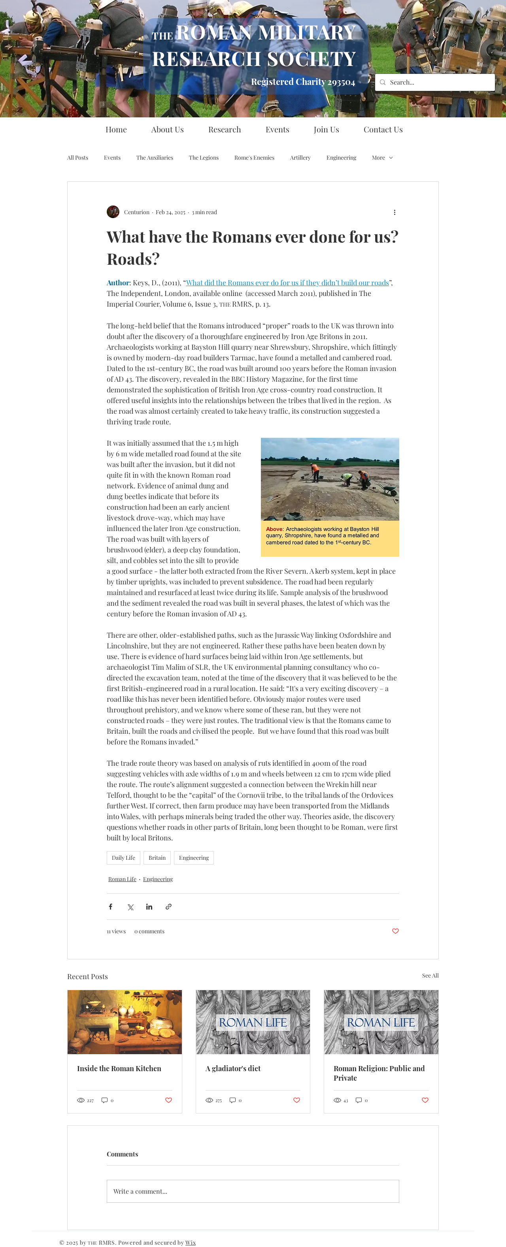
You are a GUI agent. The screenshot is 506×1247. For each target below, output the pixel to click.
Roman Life (122, 879)
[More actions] (394, 212)
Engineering (341, 157)
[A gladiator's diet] (253, 1022)
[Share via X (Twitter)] (130, 906)
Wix (190, 1242)
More (378, 157)
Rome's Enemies (254, 157)
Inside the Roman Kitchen (119, 1068)
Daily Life (123, 857)
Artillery (300, 157)
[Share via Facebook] (110, 906)
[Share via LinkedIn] (149, 906)
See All (430, 975)
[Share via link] (168, 906)
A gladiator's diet (233, 1068)
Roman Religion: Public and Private (379, 1073)
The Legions (204, 157)
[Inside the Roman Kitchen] (125, 1022)
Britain (157, 857)
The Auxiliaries (154, 157)
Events (112, 157)
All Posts (77, 157)
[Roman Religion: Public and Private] (381, 1022)
